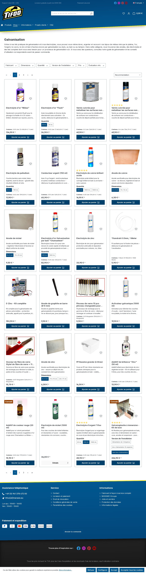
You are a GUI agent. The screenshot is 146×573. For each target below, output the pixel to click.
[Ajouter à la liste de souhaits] (30, 98)
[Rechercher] (91, 13)
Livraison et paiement (61, 496)
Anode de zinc (48, 362)
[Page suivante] (28, 75)
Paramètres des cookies (62, 505)
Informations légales (109, 505)
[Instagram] (119, 3)
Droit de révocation (60, 499)
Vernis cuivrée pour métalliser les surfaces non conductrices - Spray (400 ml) (124, 109)
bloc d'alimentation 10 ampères (122, 447)
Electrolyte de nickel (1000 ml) (54, 426)
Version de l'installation (61, 65)
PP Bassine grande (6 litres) (89, 362)
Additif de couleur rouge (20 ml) (19, 426)
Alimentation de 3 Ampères (121, 442)
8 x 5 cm (115, 190)
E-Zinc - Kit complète (16, 303)
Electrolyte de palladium (17, 173)
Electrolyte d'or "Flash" (52, 108)
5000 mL (95, 190)
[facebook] (115, 3)
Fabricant (10, 65)
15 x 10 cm (124, 190)
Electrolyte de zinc (85, 238)
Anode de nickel (13, 238)
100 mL (15, 190)
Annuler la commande (73, 532)
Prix (80, 65)
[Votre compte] (128, 13)
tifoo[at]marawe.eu (14, 498)
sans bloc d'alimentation (120, 452)
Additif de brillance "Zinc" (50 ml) (124, 363)
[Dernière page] (32, 75)
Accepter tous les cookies (132, 570)
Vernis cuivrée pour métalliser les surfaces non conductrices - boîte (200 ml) (90, 109)
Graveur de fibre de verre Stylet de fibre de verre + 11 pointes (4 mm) (19, 363)
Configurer (102, 570)
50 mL (51, 125)
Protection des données (111, 502)
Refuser (91, 570)
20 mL (44, 125)
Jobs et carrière (108, 499)
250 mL (79, 190)
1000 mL (87, 190)
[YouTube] (126, 3)
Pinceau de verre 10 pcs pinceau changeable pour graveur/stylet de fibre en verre (88, 304)
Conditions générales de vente (64, 502)
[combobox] (70, 13)
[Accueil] (2, 25)
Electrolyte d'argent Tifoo (88, 425)
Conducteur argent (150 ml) (54, 173)
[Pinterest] (122, 3)
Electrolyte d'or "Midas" (17, 108)
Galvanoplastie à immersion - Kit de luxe (125, 426)
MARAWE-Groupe (109, 496)
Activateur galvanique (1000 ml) (125, 304)
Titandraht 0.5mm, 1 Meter (124, 238)
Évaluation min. (95, 65)
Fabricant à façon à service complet (116, 493)
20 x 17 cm (62, 379)
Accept (114, 570)
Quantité (41, 65)
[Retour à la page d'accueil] (13, 13)
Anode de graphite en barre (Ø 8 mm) (54, 304)
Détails (55, 463)
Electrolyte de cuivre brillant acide (89, 174)
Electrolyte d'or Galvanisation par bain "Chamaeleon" (55, 239)
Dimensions (26, 65)
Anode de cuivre (119, 173)
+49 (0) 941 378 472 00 (16, 494)
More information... (65, 570)
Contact (55, 493)
